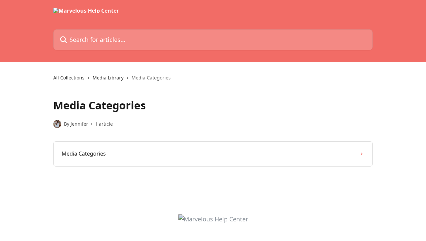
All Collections (69, 77)
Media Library (108, 77)
